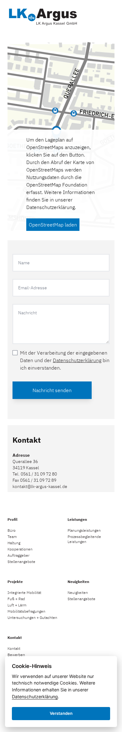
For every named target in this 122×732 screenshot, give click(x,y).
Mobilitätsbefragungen (26, 611)
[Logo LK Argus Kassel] (42, 15)
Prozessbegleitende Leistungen (84, 539)
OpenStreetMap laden (53, 225)
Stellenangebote (21, 561)
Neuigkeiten (78, 592)
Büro (12, 530)
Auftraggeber (18, 555)
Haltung (14, 542)
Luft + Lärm (17, 605)
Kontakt (14, 648)
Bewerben (16, 654)
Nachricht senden (52, 390)
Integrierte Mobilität (24, 592)
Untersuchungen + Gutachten (32, 617)
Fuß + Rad (16, 598)
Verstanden (61, 713)
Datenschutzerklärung (50, 207)
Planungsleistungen (84, 530)
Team (12, 536)
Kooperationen (20, 549)
